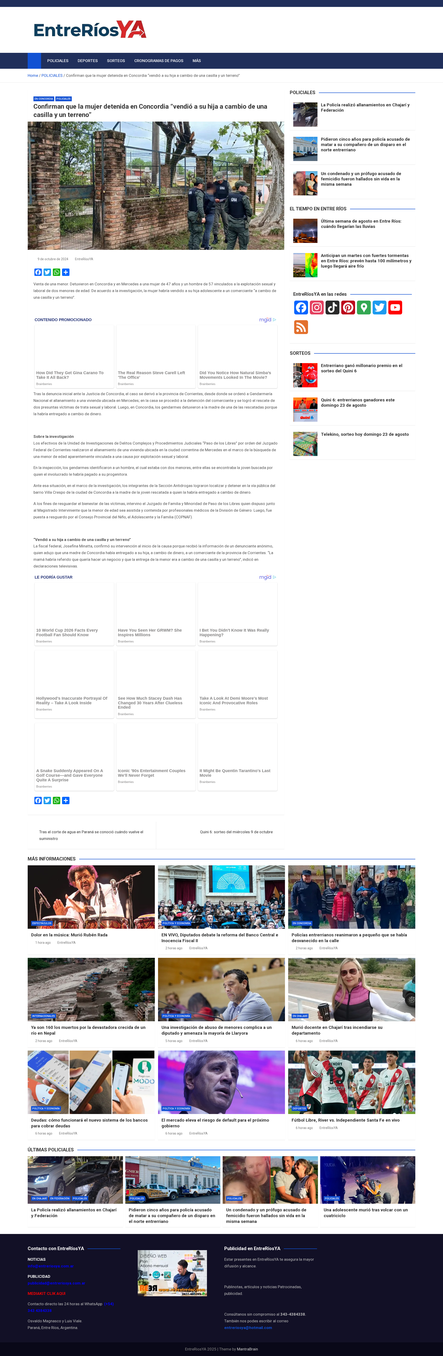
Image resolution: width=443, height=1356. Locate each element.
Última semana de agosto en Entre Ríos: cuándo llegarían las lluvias (361, 223)
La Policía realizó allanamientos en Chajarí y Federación (365, 107)
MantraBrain (247, 1349)
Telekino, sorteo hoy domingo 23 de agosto (365, 434)
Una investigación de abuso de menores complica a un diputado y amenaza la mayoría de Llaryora (217, 1030)
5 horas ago (174, 1041)
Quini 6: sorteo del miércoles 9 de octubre (236, 832)
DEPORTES (88, 60)
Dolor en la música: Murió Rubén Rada (69, 935)
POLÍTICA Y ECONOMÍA (176, 923)
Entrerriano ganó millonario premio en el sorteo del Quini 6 (361, 368)
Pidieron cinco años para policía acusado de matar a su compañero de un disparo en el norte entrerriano (365, 144)
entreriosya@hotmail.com (248, 1327)
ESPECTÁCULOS (41, 923)
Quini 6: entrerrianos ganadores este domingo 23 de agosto (358, 402)
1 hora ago (43, 942)
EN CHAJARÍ (300, 1016)
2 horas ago (174, 948)
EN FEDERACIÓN (59, 1198)
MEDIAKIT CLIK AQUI (47, 1293)
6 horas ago (304, 1041)
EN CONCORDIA (44, 98)
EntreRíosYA (84, 259)
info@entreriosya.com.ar (51, 1266)
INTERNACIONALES (43, 1016)
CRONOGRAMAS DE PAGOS (158, 60)
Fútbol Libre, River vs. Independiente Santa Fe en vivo (346, 1120)
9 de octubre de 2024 (53, 259)
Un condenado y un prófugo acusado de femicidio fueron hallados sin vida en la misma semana (361, 179)
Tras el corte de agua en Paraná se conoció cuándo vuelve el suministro (91, 835)
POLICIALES (58, 60)
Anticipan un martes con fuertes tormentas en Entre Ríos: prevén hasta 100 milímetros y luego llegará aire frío (366, 261)
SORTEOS (116, 60)
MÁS (197, 60)
